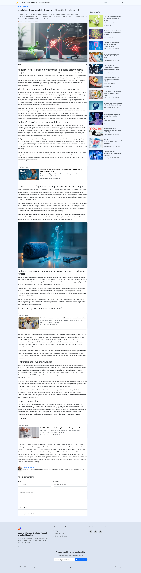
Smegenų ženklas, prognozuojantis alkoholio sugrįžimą (112, 153)
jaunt (19, 7)
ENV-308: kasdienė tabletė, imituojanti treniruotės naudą (112, 18)
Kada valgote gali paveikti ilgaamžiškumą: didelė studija (112, 93)
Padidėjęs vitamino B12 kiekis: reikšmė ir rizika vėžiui (111, 79)
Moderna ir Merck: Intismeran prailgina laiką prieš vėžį (112, 130)
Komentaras (21, 489)
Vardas (19, 481)
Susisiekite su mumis (44, 2)
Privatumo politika (60, 533)
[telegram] (95, 531)
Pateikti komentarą (25, 503)
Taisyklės (57, 531)
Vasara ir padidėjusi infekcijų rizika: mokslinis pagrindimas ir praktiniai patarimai (61, 170)
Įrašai (28, 2)
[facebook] (90, 531)
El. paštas (56, 481)
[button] (86, 64)
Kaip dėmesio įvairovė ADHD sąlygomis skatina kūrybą (113, 104)
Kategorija (34, 2)
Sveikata (25, 7)
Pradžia (23, 2)
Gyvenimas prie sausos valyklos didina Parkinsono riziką (112, 56)
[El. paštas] (100, 531)
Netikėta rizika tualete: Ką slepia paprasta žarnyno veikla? (60, 428)
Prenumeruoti (82, 560)
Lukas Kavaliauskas (25, 21)
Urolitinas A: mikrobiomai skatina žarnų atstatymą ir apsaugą (112, 32)
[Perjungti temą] (70, 567)
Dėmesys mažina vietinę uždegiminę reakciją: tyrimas (112, 116)
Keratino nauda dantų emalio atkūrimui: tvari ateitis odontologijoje (63, 318)
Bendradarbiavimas (61, 536)
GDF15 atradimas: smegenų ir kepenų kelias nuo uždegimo (113, 141)
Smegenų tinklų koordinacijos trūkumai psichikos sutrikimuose (111, 67)
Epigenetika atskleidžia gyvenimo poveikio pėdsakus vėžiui (111, 44)
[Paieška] (123, 2)
